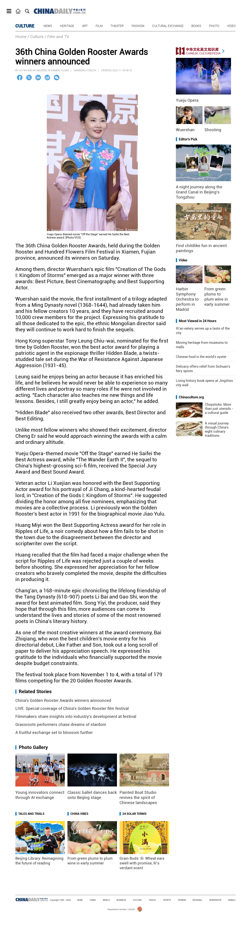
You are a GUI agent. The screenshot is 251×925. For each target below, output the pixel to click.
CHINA (93, 900)
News (48, 26)
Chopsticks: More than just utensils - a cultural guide (219, 408)
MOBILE (232, 900)
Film (99, 26)
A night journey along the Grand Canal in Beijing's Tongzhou (199, 192)
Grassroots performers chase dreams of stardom (60, 724)
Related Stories (35, 691)
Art (85, 26)
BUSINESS (121, 900)
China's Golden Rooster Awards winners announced (63, 700)
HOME (80, 900)
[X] (29, 77)
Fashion (138, 26)
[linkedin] (38, 77)
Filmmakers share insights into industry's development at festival (75, 716)
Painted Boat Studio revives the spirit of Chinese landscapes (138, 797)
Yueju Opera (187, 100)
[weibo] (47, 77)
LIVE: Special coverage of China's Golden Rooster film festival (72, 708)
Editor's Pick (188, 139)
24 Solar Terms (134, 813)
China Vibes (79, 813)
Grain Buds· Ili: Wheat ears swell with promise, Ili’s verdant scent (142, 863)
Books (196, 26)
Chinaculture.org (191, 397)
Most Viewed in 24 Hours (197, 321)
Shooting (212, 129)
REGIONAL (197, 900)
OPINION (182, 900)
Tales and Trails (31, 813)
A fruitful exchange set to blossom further (54, 732)
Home (20, 36)
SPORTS (167, 900)
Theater (117, 26)
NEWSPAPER (215, 900)
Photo (214, 26)
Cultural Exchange (168, 26)
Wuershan (185, 129)
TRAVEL (152, 900)
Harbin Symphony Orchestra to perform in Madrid (187, 299)
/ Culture (35, 36)
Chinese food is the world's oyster (201, 357)
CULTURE (24, 25)
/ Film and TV (57, 36)
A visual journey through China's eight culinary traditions (217, 429)
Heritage (67, 26)
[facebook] (19, 77)
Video (231, 26)
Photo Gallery (33, 747)
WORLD (106, 900)
